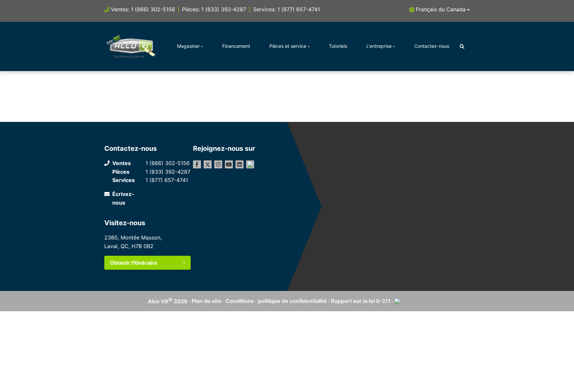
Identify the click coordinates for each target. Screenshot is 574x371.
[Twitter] (208, 164)
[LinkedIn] (239, 164)
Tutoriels (338, 46)
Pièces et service (287, 46)
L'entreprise (379, 46)
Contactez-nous (431, 46)
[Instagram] (218, 164)
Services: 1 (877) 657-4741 (286, 9)
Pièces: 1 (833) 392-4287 (214, 9)
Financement (236, 46)
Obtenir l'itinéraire (133, 262)
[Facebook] (197, 164)
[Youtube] (229, 164)
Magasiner (188, 46)
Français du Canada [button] (441, 9)
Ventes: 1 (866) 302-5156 (143, 9)
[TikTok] (250, 164)
